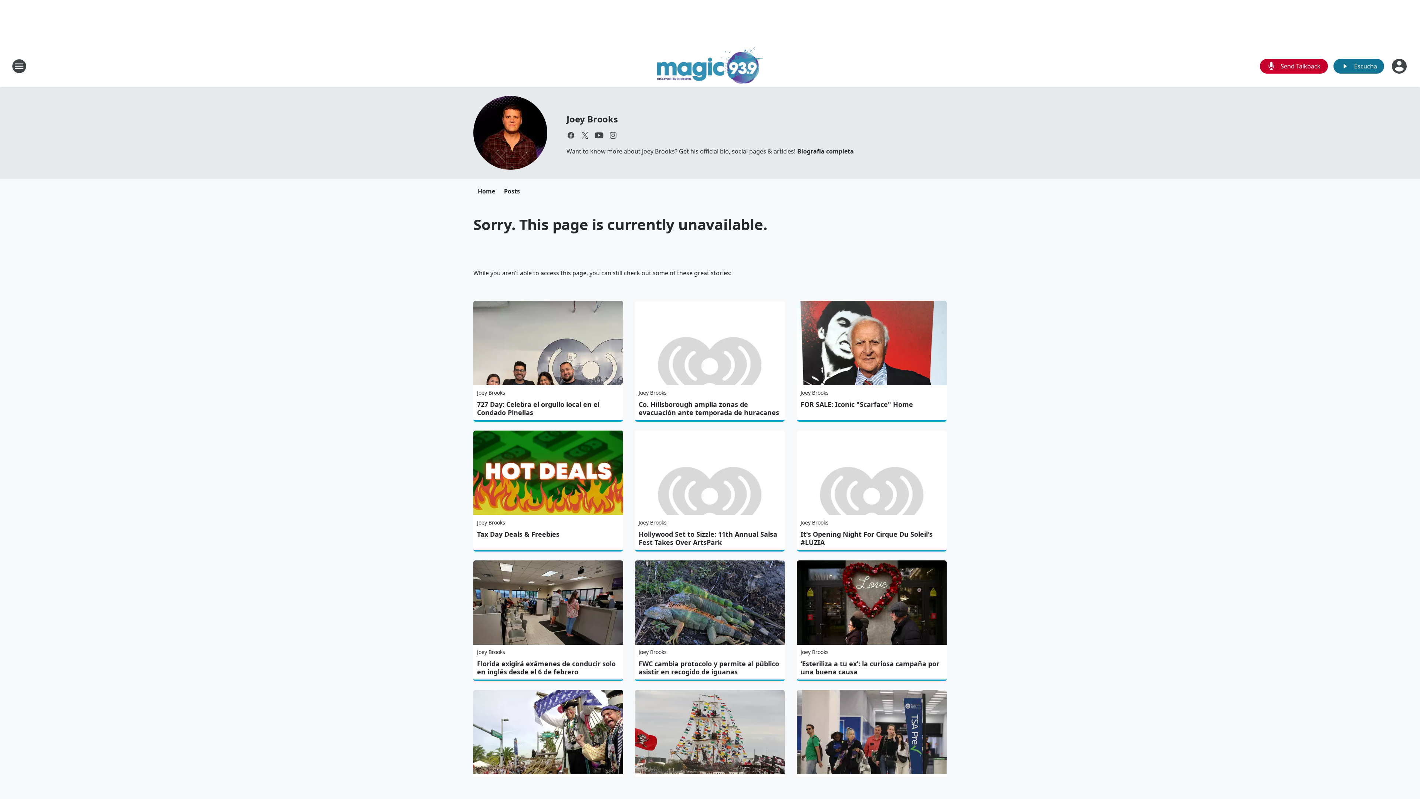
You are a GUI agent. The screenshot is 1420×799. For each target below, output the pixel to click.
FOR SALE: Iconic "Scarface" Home (857, 404)
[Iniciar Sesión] (1400, 66)
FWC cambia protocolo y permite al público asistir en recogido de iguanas (709, 668)
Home (486, 191)
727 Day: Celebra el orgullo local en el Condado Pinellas (538, 408)
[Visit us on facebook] (571, 135)
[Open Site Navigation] (19, 66)
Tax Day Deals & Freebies (518, 534)
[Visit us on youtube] (599, 135)
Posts (512, 191)
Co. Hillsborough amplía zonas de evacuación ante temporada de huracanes (709, 408)
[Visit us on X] (585, 135)
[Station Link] (710, 66)
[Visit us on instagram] (613, 135)
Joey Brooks (592, 119)
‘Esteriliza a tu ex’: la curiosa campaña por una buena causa (870, 668)
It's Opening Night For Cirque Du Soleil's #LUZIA (867, 538)
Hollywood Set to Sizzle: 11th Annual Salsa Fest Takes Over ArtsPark (708, 538)
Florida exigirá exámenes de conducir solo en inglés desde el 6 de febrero (546, 668)
